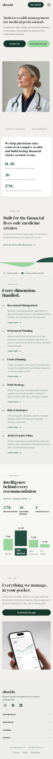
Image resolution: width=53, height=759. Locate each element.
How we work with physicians (17, 244)
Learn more (14, 322)
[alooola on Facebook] (13, 705)
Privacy (16, 752)
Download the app (38, 44)
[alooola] (7, 4)
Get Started (36, 5)
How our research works (15, 498)
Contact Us (14, 44)
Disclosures (35, 752)
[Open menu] (49, 5)
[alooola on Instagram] (5, 705)
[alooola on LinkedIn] (21, 705)
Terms (25, 752)
